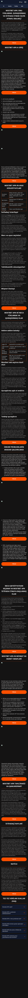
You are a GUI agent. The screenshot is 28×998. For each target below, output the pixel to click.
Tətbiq (16, 6)
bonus (19, 618)
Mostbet (9, 215)
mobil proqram (15, 29)
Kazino (10, 6)
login (19, 636)
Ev (3, 6)
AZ (21, 2)
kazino (6, 253)
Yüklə (14, 43)
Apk (22, 6)
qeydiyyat (17, 625)
